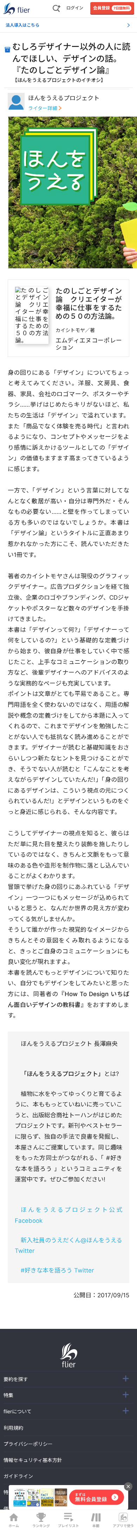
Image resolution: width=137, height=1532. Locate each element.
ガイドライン (18, 1476)
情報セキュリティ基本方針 (33, 1460)
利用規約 (13, 1428)
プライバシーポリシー (28, 1444)
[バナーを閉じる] (128, 1486)
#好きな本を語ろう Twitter (57, 1270)
